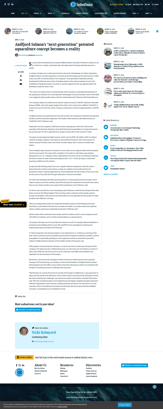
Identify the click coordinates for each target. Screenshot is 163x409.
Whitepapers (64, 371)
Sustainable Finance (117, 168)
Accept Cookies (125, 405)
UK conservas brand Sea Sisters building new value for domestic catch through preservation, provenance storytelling (130, 80)
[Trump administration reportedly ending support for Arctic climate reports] (108, 105)
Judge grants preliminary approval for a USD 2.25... (50, 32)
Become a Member (26, 357)
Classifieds (89, 368)
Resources (66, 365)
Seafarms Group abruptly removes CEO (142, 32)
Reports (62, 373)
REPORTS (112, 146)
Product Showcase (82, 13)
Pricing (36, 13)
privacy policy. (62, 406)
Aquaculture (39, 55)
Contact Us (37, 373)
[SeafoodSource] (81, 4)
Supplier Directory (101, 13)
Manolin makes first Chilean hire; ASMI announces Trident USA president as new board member (129, 66)
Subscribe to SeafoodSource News (29, 310)
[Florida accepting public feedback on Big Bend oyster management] (100, 31)
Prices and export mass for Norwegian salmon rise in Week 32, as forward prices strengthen (129, 93)
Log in (129, 4)
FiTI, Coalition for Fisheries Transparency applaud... (81, 32)
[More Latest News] (157, 31)
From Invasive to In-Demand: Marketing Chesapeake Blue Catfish (125, 129)
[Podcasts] (107, 157)
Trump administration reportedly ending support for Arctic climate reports (129, 105)
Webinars (63, 368)
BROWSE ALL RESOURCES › (111, 174)
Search (156, 4)
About (147, 13)
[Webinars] (107, 127)
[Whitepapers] (107, 137)
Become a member (117, 4)
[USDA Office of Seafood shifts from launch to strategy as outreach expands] (7, 31)
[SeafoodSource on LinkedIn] (12, 4)
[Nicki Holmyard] (17, 55)
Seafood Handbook (120, 13)
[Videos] (107, 168)
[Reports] (107, 147)
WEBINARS (113, 125)
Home (13, 13)
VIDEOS (112, 166)
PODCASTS (113, 156)
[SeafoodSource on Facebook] (5, 4)
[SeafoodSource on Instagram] (9, 4)
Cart (148, 4)
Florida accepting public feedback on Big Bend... (111, 32)
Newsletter (139, 4)
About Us (40, 365)
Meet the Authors (39, 368)
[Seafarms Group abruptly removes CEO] (131, 31)
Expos (134, 13)
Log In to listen (22, 66)
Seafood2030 (65, 13)
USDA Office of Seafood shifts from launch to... (20, 32)
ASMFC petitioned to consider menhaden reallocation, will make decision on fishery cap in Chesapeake (129, 53)
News (23, 13)
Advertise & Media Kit (40, 371)
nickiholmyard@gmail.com (44, 341)
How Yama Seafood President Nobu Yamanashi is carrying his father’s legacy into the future (128, 159)
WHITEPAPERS (114, 135)
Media (50, 13)
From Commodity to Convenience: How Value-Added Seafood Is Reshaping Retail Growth (127, 149)
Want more (12, 204)
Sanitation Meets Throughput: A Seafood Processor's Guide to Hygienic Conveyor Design (128, 139)
